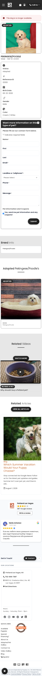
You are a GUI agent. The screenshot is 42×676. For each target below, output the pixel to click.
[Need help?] (5, 671)
